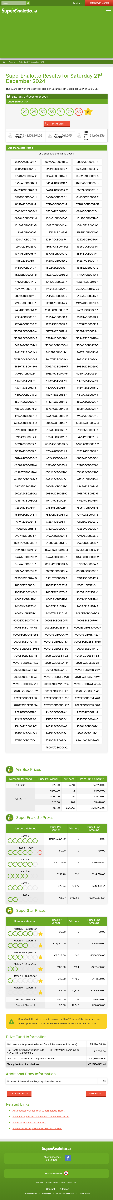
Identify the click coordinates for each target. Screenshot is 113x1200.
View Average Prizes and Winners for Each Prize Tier (41, 1116)
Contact (50, 1189)
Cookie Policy (84, 1194)
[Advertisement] (56, 37)
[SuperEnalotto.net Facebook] (68, 1160)
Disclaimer (46, 1194)
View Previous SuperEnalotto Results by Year (37, 1128)
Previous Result (20, 1093)
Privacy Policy (31, 1194)
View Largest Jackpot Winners (29, 1122)
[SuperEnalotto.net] (21, 11)
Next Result (95, 1093)
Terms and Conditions (65, 1194)
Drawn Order (58, 124)
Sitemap (64, 1189)
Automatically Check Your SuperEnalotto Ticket (38, 1110)
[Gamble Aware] (53, 1173)
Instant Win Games (99, 2)
